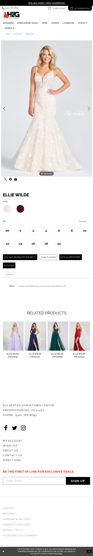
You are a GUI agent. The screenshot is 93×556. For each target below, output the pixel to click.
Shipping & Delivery (16, 519)
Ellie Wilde (17, 34)
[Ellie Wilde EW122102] (35, 336)
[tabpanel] (46, 108)
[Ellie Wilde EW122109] (13, 336)
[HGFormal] (11, 15)
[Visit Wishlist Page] (49, 8)
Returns (9, 513)
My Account (60, 8)
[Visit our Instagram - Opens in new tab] (23, 428)
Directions (12, 460)
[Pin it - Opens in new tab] (10, 179)
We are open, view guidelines (46, 2)
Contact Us (12, 455)
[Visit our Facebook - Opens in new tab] (5, 428)
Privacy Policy (13, 530)
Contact (9, 508)
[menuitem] (10, 8)
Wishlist (10, 445)
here (60, 553)
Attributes (10, 274)
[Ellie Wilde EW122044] (79, 336)
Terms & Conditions (17, 524)
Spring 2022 (30, 34)
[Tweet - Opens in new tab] (5, 179)
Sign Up (78, 481)
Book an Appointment (71, 257)
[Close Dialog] (3, 551)
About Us (10, 450)
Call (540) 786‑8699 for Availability (20, 257)
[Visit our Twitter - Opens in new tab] (14, 428)
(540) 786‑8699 (26, 415)
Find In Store (9, 265)
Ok (89, 551)
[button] (80, 8)
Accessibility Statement (20, 535)
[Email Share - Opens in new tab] (15, 179)
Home (8, 34)
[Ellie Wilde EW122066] (58, 336)
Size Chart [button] (82, 221)
